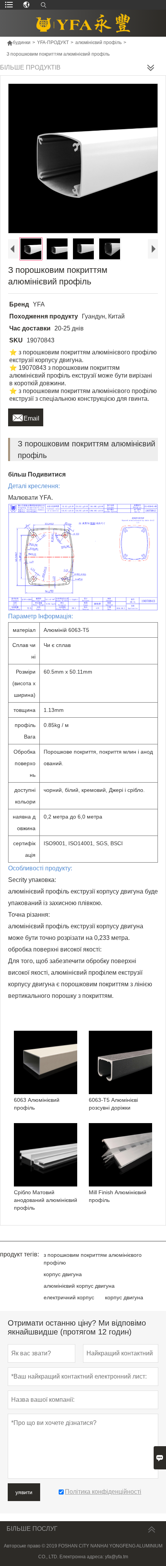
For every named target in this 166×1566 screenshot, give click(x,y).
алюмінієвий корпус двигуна (79, 1286)
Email (25, 416)
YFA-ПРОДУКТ (53, 42)
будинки (18, 42)
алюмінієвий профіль (98, 42)
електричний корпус (69, 1297)
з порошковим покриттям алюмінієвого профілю (93, 1259)
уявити (23, 1492)
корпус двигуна (63, 1274)
